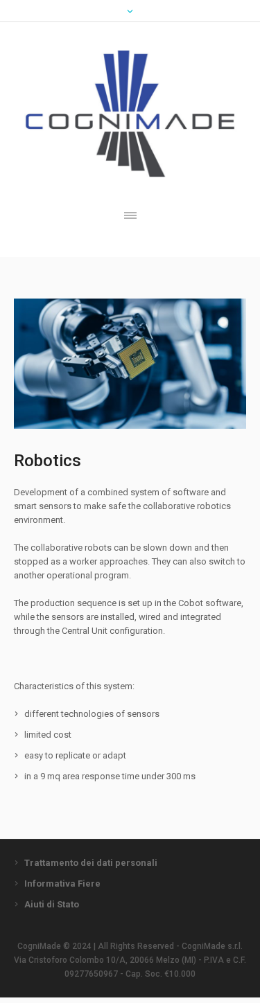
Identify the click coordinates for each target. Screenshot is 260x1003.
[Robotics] (130, 364)
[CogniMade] (130, 113)
